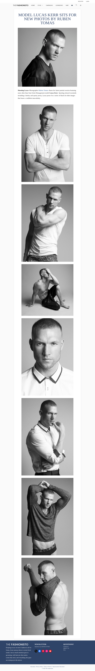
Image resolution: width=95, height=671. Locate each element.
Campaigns (49, 5)
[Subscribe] (72, 5)
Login (87, 1)
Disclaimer (33, 666)
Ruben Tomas (43, 90)
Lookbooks (59, 5)
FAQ (64, 650)
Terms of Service (48, 666)
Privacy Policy (39, 666)
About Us (66, 648)
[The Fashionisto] (20, 5)
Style (39, 5)
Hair (67, 5)
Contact (66, 646)
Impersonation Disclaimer (59, 666)
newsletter (46, 646)
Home (33, 5)
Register (80, 1)
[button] (76, 5)
